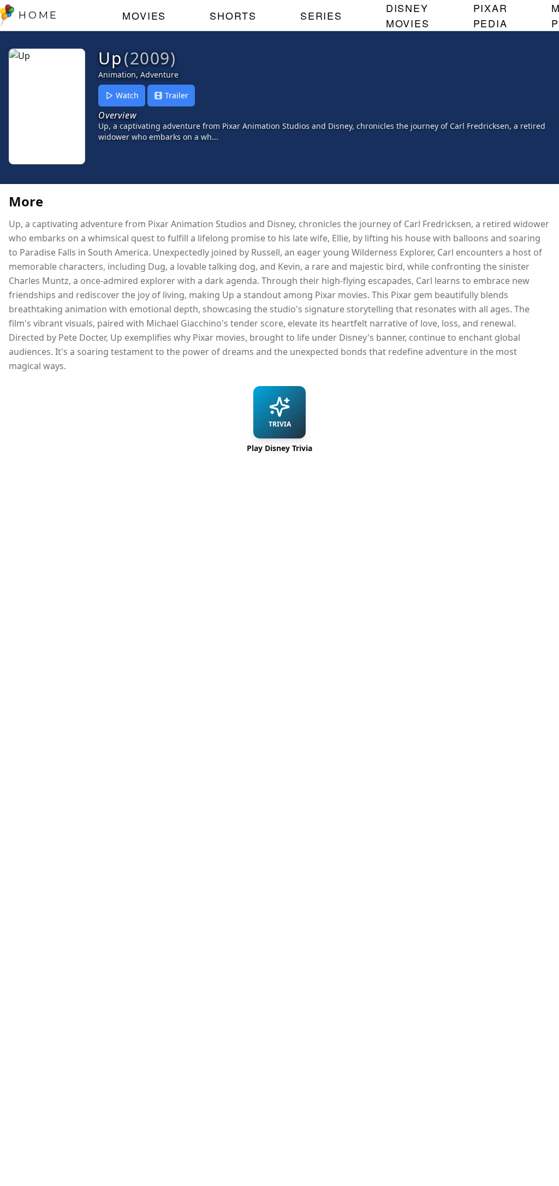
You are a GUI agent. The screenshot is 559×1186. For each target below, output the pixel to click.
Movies (144, 15)
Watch (127, 95)
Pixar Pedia (490, 15)
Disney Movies (408, 15)
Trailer (176, 95)
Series (321, 15)
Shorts (233, 15)
